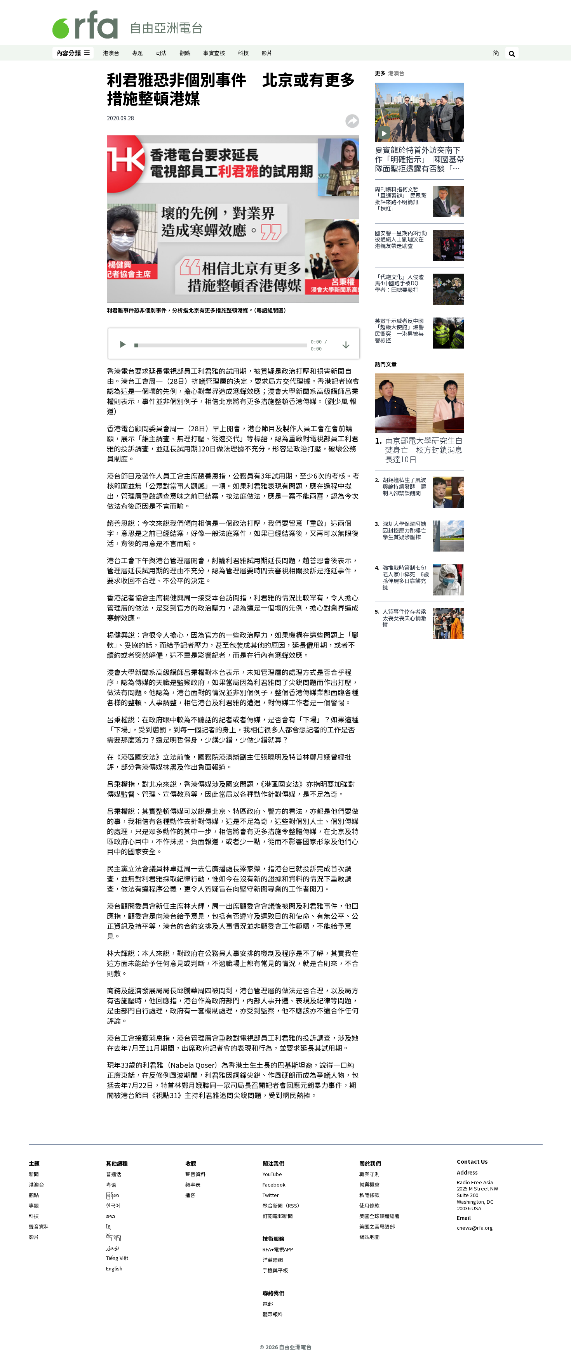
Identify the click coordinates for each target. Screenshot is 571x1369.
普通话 (113, 1174)
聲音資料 (39, 1226)
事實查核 (214, 53)
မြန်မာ (112, 1195)
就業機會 (369, 1184)
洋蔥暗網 (273, 1259)
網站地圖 (369, 1237)
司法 (161, 53)
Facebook (274, 1184)
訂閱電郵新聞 (278, 1216)
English (114, 1268)
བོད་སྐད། (113, 1237)
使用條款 (369, 1205)
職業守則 (369, 1174)
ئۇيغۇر (112, 1247)
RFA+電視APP (278, 1249)
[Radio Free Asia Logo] (127, 23)
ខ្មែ (108, 1226)
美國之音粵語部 (377, 1226)
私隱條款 (369, 1195)
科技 (243, 53)
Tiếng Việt (117, 1257)
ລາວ (110, 1216)
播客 (190, 1195)
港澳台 (111, 53)
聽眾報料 (273, 1314)
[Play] (125, 345)
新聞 (34, 1174)
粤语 (111, 1184)
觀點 (184, 53)
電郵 (268, 1303)
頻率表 (192, 1184)
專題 (137, 53)
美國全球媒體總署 (379, 1216)
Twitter (271, 1195)
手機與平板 (275, 1270)
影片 (266, 53)
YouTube (272, 1174)
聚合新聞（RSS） (282, 1205)
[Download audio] (346, 344)
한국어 (113, 1205)
